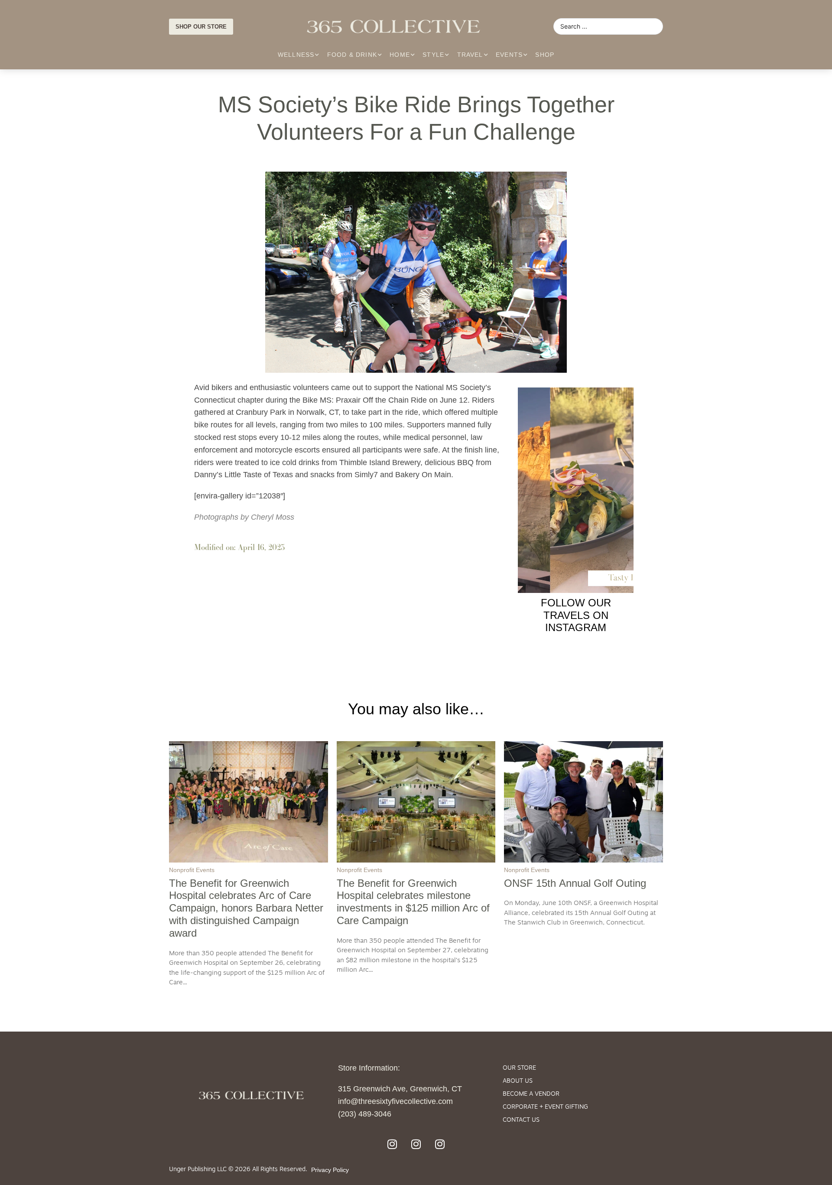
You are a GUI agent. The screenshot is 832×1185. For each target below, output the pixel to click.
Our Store (519, 1068)
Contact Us (521, 1120)
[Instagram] (392, 1144)
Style (433, 54)
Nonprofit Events (191, 869)
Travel (470, 54)
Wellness (296, 54)
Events (509, 54)
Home (400, 54)
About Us (518, 1081)
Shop (544, 54)
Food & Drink (352, 54)
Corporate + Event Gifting (545, 1107)
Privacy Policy (330, 1169)
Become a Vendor (531, 1094)
